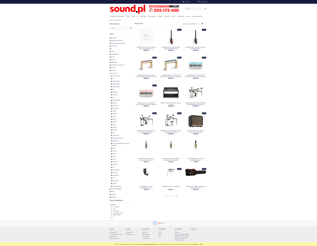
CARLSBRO (114, 92)
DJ (111, 48)
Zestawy (113, 70)
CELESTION (115, 95)
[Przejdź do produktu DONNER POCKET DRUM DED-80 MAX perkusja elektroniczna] (170, 120)
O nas (159, 232)
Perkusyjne (114, 62)
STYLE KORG (114, 46)
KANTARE (114, 130)
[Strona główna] (144, 9)
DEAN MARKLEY (116, 100)
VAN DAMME (115, 175)
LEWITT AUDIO (115, 135)
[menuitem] (118, 16)
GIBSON (114, 122)
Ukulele (113, 59)
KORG (113, 132)
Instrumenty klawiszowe (118, 43)
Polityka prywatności (179, 240)
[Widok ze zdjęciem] (202, 24)
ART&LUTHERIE (116, 84)
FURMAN (114, 113)
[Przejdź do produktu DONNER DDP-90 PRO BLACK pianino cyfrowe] (170, 93)
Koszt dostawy (113, 236)
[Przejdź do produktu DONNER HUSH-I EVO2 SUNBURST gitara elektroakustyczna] (146, 37)
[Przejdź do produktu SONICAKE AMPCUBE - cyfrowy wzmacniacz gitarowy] (195, 120)
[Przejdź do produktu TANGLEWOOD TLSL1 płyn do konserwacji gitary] (195, 148)
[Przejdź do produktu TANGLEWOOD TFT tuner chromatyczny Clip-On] (146, 176)
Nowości (113, 194)
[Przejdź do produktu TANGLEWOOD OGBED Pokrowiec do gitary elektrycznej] (195, 176)
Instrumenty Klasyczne (117, 65)
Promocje (113, 197)
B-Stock (113, 67)
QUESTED (114, 183)
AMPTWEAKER (115, 81)
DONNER (114, 103)
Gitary (112, 57)
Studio (113, 51)
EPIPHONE (114, 105)
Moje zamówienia (146, 234)
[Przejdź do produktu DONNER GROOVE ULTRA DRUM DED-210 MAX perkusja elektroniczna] (195, 93)
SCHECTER (114, 162)
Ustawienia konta (146, 238)
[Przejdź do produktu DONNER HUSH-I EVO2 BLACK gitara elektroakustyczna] (195, 37)
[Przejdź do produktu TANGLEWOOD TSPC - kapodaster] (170, 176)
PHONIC (114, 153)
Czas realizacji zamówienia (116, 234)
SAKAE (113, 159)
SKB (113, 167)
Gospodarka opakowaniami (181, 238)
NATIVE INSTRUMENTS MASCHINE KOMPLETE (120, 144)
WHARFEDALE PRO (116, 186)
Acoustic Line (116, 76)
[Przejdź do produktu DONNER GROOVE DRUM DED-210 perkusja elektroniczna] (146, 120)
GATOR (114, 116)
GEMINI (114, 119)
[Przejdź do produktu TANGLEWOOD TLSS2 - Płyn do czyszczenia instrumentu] (146, 148)
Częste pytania (129, 234)
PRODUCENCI (114, 73)
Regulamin (177, 232)
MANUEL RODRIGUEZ (117, 138)
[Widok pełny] (205, 24)
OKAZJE (112, 191)
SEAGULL (114, 156)
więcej (111, 217)
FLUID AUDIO (115, 108)
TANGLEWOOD (116, 170)
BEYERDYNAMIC (116, 86)
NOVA (113, 148)
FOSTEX (114, 111)
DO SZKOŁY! (114, 38)
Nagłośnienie (115, 54)
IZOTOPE (114, 127)
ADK (113, 78)
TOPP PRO (114, 172)
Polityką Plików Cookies (150, 244)
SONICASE (114, 164)
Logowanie (144, 232)
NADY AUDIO (115, 141)
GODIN (114, 124)
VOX (113, 178)
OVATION (114, 151)
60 (176, 196)
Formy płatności (113, 232)
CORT (113, 97)
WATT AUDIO (115, 181)
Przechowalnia (145, 236)
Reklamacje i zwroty (114, 238)
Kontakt (160, 234)
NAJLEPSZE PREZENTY (116, 189)
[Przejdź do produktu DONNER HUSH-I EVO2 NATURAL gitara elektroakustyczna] (170, 37)
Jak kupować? (129, 232)
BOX (113, 89)
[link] (114, 207)
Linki (159, 236)
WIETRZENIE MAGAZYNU (117, 40)
